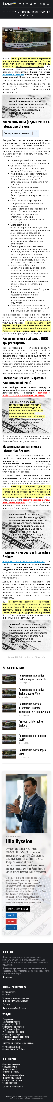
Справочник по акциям (11, 1064)
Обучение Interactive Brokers (13, 1049)
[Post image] (9, 679)
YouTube (10, 921)
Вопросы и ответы (9, 1069)
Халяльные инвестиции (11, 1039)
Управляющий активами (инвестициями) (18, 1043)
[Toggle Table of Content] (33, 133)
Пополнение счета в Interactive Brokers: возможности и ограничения (34, 708)
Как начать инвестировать (12, 1086)
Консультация (8, 1019)
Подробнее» (7, 977)
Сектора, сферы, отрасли (12, 1080)
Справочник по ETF (9, 1066)
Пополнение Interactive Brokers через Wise (31, 691)
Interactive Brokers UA (10, 1071)
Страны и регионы (9, 1082)
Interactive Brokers (13, 74)
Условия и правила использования (15, 998)
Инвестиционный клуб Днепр (14, 1008)
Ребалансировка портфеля (13, 1031)
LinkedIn (10, 915)
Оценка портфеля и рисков (12, 1034)
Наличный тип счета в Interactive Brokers (23, 561)
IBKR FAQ (8, 30)
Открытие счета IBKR (11, 1024)
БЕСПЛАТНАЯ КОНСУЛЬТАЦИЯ (16, 909)
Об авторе (6, 994)
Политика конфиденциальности (15, 1000)
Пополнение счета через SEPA (32, 752)
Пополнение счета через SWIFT (32, 737)
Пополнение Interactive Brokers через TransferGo (32, 677)
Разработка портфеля (11, 1029)
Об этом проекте (9, 992)
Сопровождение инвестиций (13, 1026)
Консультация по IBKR (11, 1021)
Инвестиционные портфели (13, 1075)
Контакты (6, 1004)
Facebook (10, 928)
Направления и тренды (11, 1077)
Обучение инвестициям (11, 1046)
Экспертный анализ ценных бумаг (15, 1036)
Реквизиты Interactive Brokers (30, 723)
